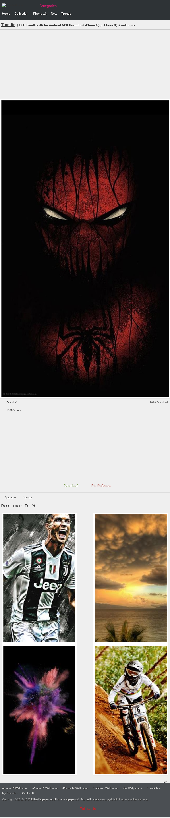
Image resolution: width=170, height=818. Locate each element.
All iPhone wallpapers (63, 799)
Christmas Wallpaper (105, 788)
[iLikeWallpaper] (18, 5)
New (54, 13)
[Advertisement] (85, 64)
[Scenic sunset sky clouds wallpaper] (131, 578)
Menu (165, 14)
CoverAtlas (153, 788)
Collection (21, 13)
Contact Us (28, 793)
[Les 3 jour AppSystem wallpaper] (131, 710)
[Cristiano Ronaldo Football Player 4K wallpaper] (39, 578)
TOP (163, 781)
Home (6, 13)
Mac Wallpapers (132, 788)
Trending (9, 25)
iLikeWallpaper (40, 799)
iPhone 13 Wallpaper (45, 788)
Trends (66, 13)
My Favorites (9, 793)
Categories (48, 6)
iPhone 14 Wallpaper (75, 788)
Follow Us (88, 809)
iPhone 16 (40, 13)
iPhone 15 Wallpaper (15, 788)
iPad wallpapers (89, 799)
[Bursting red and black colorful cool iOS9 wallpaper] (39, 710)
